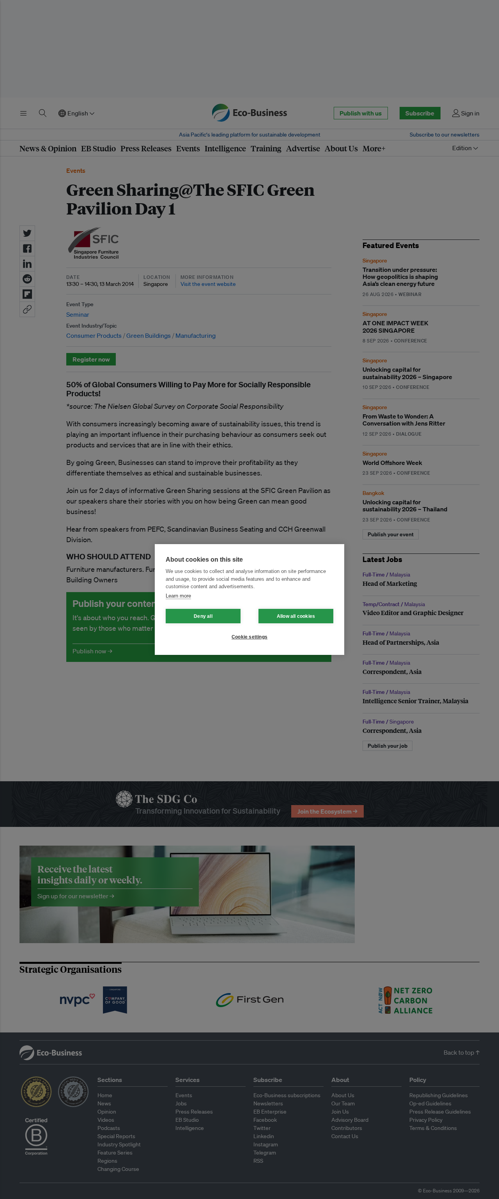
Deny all (203, 616)
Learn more (178, 596)
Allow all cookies (296, 616)
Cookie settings (249, 637)
